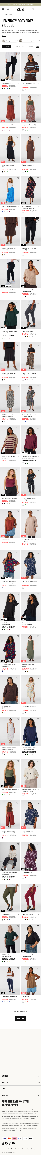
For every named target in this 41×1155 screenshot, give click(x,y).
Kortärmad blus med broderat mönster (27, 831)
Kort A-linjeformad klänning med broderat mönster (29, 582)
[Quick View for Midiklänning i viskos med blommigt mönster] (39, 415)
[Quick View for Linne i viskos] (18, 540)
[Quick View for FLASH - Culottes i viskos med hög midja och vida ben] (18, 831)
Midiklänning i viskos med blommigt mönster (29, 415)
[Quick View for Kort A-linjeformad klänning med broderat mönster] (39, 581)
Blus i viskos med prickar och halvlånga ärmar (29, 790)
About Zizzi (5, 1095)
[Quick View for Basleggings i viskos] (18, 83)
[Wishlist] (17, 54)
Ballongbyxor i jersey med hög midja (29, 249)
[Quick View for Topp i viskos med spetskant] (18, 498)
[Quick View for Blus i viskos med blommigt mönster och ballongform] (18, 581)
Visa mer (4, 36)
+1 (11, 130)
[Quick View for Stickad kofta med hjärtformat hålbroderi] (18, 706)
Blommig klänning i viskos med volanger (9, 665)
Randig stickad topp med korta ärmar (29, 84)
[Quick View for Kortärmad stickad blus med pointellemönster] (39, 290)
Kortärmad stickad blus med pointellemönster (29, 290)
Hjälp (3, 1089)
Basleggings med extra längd (9, 290)
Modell (37, 46)
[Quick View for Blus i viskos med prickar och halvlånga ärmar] (39, 789)
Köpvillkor (17, 1149)
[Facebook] (6, 1143)
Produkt (31, 46)
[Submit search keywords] (3, 14)
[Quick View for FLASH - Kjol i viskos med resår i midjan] (18, 248)
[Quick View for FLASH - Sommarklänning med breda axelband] (18, 415)
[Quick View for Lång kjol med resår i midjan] (18, 125)
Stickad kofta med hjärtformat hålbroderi (7, 707)
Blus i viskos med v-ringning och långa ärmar (9, 623)
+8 (11, 88)
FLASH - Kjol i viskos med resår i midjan (9, 249)
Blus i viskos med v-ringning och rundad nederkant (9, 332)
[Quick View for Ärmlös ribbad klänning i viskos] (18, 165)
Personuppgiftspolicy (7, 1149)
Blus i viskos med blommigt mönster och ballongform (9, 582)
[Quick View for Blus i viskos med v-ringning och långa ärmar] (18, 623)
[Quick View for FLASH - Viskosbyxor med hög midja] (39, 498)
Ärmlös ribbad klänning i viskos (8, 166)
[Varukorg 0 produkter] (37, 9)
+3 (32, 380)
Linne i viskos (5, 539)
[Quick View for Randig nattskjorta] (39, 873)
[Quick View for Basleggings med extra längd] (18, 290)
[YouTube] (13, 1143)
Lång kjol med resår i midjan (9, 125)
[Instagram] (3, 1143)
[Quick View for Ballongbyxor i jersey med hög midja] (39, 248)
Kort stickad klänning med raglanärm (29, 540)
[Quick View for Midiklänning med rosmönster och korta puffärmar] (39, 206)
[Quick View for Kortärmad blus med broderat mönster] (39, 831)
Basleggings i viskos (7, 83)
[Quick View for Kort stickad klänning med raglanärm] (39, 540)
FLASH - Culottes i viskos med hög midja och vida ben (9, 831)
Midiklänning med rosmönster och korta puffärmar (28, 207)
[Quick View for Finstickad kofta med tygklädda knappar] (39, 623)
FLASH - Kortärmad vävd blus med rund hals (8, 955)
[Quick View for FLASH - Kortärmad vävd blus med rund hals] (18, 955)
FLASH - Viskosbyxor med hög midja (29, 499)
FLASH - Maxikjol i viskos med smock (29, 374)
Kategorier (5, 1076)
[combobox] (20, 14)
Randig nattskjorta (27, 872)
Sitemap (33, 1149)
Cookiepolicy (25, 1149)
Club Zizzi (5, 1082)
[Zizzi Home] (20, 9)
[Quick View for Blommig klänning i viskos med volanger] (18, 665)
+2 (11, 338)
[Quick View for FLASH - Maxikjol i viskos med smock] (39, 373)
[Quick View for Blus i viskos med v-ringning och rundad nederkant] (18, 331)
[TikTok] (10, 1143)
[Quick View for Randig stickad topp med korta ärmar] (39, 83)
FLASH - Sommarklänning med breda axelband (9, 415)
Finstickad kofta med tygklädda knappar (28, 623)
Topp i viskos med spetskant (9, 498)
